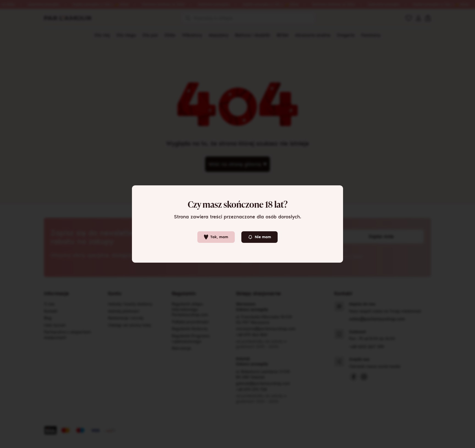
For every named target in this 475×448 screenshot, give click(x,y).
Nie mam (263, 237)
